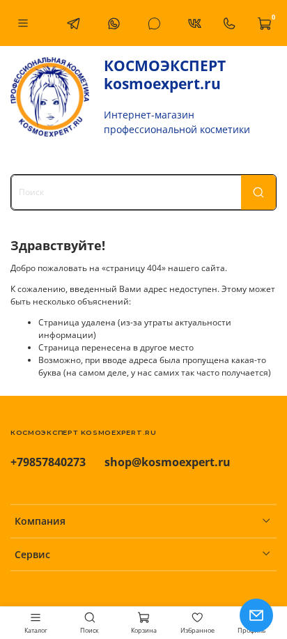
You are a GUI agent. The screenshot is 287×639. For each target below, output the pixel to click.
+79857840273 (48, 462)
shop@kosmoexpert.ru (167, 462)
